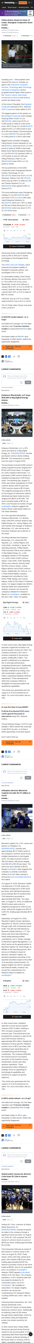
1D (4, 230)
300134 (27, 178)
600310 (8, 121)
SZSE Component (8, 109)
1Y (17, 230)
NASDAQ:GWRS (8, 1230)
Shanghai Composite (12, 116)
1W (7, 230)
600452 (8, 146)
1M (11, 230)
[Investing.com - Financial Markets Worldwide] (11, 3)
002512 (8, 186)
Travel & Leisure (10, 95)
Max (24, 230)
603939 (8, 161)
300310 (8, 176)
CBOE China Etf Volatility (14, 265)
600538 (14, 153)
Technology (13, 87)
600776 (15, 134)
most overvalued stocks (19, 877)
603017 (29, 126)
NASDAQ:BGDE (18, 453)
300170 (8, 203)
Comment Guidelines (7, 387)
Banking (27, 98)
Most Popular (12, 7)
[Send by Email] (19, 356)
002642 (8, 208)
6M (14, 230)
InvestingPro (6, 506)
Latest (4, 7)
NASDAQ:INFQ (8, 849)
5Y (20, 230)
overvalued (25, 1272)
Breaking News (24, 7)
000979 (20, 195)
